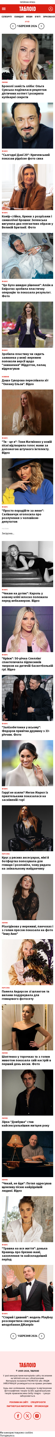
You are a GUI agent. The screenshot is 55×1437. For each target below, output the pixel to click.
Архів (27, 22)
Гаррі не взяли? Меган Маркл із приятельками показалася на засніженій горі (25, 796)
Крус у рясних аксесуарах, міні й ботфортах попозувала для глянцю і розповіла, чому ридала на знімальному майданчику (26, 863)
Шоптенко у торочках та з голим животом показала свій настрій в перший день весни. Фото (26, 1060)
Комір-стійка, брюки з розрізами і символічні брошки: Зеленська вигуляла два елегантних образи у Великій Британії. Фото (27, 222)
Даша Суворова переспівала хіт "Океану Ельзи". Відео (25, 382)
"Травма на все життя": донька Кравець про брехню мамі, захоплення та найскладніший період (25, 1254)
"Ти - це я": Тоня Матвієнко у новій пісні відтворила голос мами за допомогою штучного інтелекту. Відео (27, 447)
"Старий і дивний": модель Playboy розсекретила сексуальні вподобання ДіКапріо (27, 1320)
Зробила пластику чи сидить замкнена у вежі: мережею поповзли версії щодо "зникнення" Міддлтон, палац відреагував (24, 361)
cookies (28, 1432)
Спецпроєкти (38, 1402)
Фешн (29, 16)
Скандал (19, 16)
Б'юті (37, 16)
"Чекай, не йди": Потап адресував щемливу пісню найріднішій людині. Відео (26, 1187)
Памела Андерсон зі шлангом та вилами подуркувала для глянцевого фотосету (25, 995)
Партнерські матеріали (19, 1406)
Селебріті (7, 16)
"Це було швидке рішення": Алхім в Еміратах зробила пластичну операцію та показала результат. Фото (27, 290)
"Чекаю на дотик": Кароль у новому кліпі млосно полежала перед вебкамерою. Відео (25, 597)
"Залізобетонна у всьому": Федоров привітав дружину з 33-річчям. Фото (26, 730)
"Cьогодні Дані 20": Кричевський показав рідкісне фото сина (26, 156)
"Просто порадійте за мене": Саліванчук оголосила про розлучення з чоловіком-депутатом (23, 516)
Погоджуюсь (7, 1435)
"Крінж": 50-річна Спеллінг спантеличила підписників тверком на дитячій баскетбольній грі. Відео (27, 664)
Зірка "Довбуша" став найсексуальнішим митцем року (25, 1123)
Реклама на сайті (18, 1402)
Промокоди (41, 1406)
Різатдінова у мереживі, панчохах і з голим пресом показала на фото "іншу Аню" (27, 930)
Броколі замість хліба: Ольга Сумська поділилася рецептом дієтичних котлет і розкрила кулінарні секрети (24, 91)
